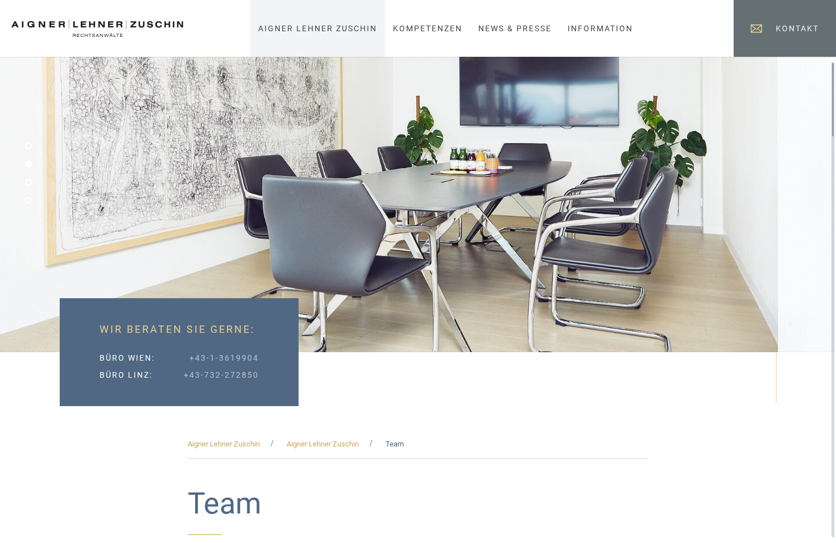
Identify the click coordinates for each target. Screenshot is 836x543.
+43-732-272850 (221, 374)
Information (600, 28)
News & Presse (515, 28)
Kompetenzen (427, 28)
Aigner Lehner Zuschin (317, 28)
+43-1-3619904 (224, 357)
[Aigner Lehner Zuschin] (97, 31)
